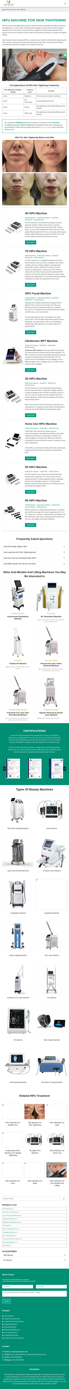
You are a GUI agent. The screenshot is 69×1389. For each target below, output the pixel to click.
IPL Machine (51, 998)
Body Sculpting (11, 666)
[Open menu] (65, 3)
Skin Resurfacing (46, 670)
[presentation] (18, 595)
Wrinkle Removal (39, 219)
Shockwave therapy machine (51, 1082)
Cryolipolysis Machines (9, 1232)
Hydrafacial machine (17, 613)
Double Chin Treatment (43, 217)
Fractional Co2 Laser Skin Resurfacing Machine (18, 714)
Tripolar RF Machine (18, 664)
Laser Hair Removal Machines (18, 871)
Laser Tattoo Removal (45, 669)
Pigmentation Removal (57, 669)
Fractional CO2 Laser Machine (18, 998)
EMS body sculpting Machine (18, 828)
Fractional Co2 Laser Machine (14, 1338)
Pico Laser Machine (52, 955)
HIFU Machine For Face (12, 1182)
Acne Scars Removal (44, 620)
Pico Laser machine (51, 660)
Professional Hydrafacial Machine (17, 618)
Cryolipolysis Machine (18, 913)
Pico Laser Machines (9, 1235)
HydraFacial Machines (9, 1219)
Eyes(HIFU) (55, 217)
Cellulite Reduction (30, 217)
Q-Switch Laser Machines (10, 1212)
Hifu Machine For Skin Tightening (35, 1124)
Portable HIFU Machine (35, 1152)
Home (4, 9)
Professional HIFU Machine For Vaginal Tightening (13, 1153)
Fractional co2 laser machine (18, 709)
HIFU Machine (52, 828)
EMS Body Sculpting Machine (11, 1222)
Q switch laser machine (51, 709)
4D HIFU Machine (36, 213)
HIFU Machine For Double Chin (12, 1124)
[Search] (63, 1199)
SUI (28, 718)
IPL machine (51, 613)
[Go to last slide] (4, 768)
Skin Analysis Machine (52, 1040)
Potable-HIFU (29, 219)
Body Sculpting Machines (10, 1229)
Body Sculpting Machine (18, 955)
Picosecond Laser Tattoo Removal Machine (51, 665)
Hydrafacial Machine (51, 913)
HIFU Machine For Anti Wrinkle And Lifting (57, 1183)
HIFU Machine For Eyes (57, 1124)
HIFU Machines (7, 1208)
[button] (13, 768)
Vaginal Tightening (30, 507)
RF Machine (18, 1040)
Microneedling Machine (18, 1082)
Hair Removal (53, 620)
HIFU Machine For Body (35, 1182)
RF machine (18, 660)
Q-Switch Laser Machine (52, 871)
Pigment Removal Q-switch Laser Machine (51, 714)
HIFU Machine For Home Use (57, 1152)
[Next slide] (64, 768)
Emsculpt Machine (10, 1327)
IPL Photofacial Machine (51, 617)
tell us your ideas (46, 127)
